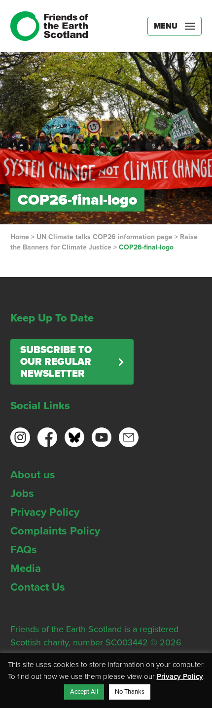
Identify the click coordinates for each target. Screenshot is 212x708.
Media (25, 568)
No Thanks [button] (129, 692)
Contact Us (37, 587)
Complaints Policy (55, 531)
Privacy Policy (44, 512)
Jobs (22, 493)
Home (19, 237)
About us (32, 474)
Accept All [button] (84, 692)
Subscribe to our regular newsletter (56, 362)
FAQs (23, 549)
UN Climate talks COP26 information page (104, 237)
